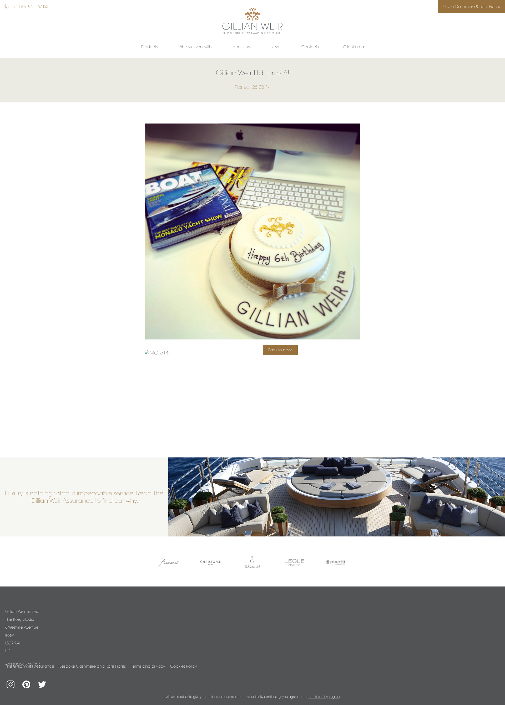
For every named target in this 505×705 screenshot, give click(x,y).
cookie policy (318, 696)
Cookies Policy (183, 666)
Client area (353, 47)
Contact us (311, 47)
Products (149, 47)
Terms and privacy (148, 666)
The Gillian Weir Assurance (29, 666)
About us (241, 47)
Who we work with (195, 47)
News (275, 47)
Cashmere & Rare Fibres (471, 6)
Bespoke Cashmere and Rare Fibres (92, 666)
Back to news (280, 349)
